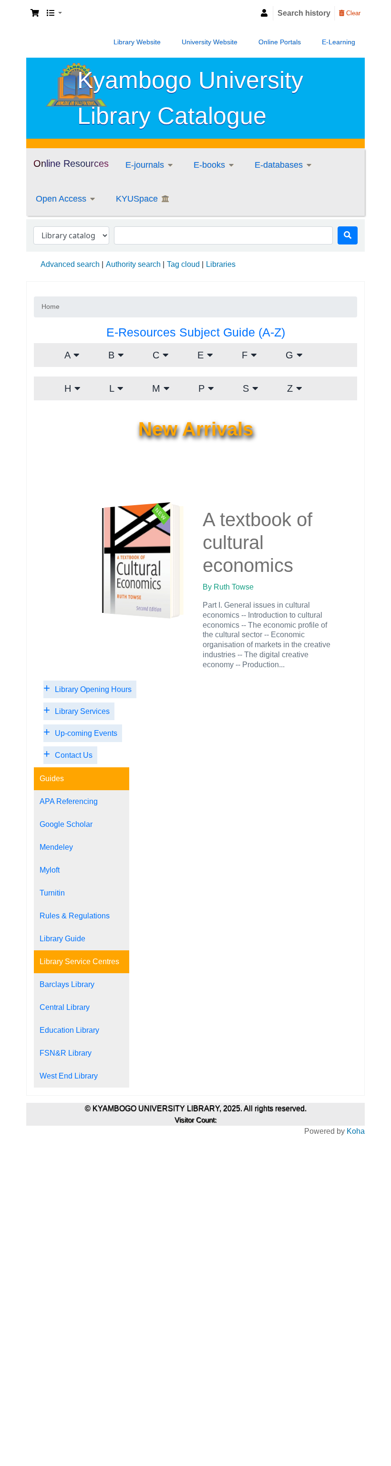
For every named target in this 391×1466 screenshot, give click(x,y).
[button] (35, 13)
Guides (52, 778)
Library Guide (62, 939)
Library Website (137, 42)
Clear (352, 13)
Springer (151, 280)
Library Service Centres (79, 961)
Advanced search (70, 264)
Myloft (50, 870)
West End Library (69, 1076)
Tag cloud (183, 264)
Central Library (65, 1007)
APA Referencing (69, 801)
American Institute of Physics (169, 178)
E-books (209, 165)
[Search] (348, 235)
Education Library (69, 1030)
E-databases (279, 165)
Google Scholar (66, 824)
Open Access (61, 199)
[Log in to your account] (264, 13)
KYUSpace (137, 199)
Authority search (133, 264)
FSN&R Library (66, 1053)
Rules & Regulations (75, 916)
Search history (304, 13)
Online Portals (279, 42)
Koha (356, 1131)
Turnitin (52, 893)
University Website (209, 42)
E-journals (144, 165)
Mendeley (56, 847)
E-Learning (338, 42)
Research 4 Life (294, 199)
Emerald (151, 212)
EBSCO (218, 171)
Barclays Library (67, 984)
